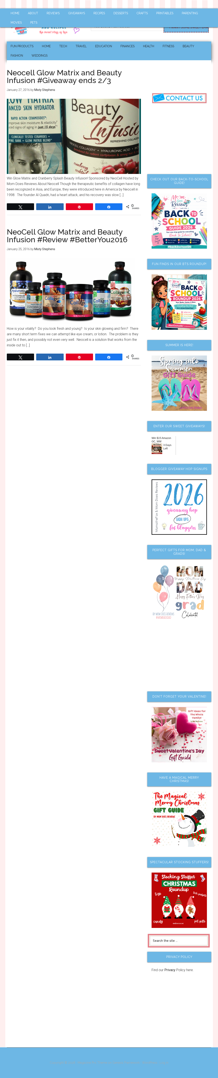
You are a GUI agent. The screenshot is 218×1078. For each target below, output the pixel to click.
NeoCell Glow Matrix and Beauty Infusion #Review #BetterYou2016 (67, 235)
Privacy (169, 970)
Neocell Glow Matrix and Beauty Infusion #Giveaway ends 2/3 (64, 76)
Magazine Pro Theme (92, 1062)
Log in (164, 1062)
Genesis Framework (126, 1062)
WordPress (149, 1062)
